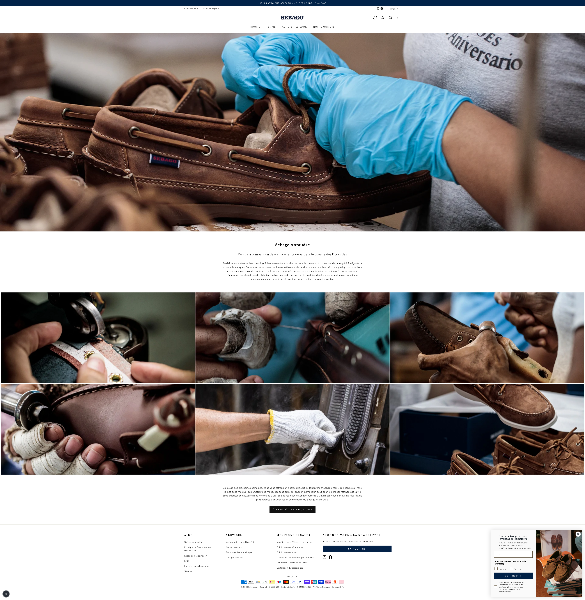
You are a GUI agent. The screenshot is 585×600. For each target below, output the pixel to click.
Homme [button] (255, 26)
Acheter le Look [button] (294, 26)
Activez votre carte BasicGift (240, 542)
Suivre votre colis (193, 542)
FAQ (186, 561)
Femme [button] (271, 26)
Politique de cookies (287, 552)
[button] (6, 594)
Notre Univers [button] (324, 26)
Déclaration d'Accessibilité (290, 567)
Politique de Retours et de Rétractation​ (197, 549)
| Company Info (337, 587)
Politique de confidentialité (290, 547)
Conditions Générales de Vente (292, 562)
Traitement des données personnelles (295, 557)
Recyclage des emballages (239, 552)
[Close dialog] (578, 534)
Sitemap (188, 571)
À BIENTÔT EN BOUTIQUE (292, 509)
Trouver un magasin (210, 8)
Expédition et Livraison (195, 555)
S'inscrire (357, 548)
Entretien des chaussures (197, 566)
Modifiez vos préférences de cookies (294, 542)
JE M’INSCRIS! (513, 576)
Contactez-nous (191, 8)
